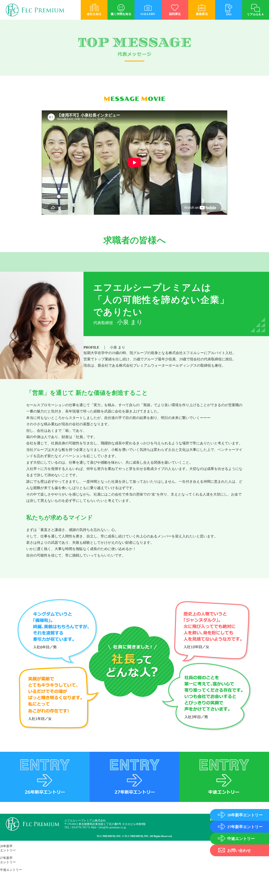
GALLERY (148, 14)
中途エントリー (11, 869)
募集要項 (202, 14)
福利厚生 (175, 14)
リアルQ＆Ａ (255, 14)
